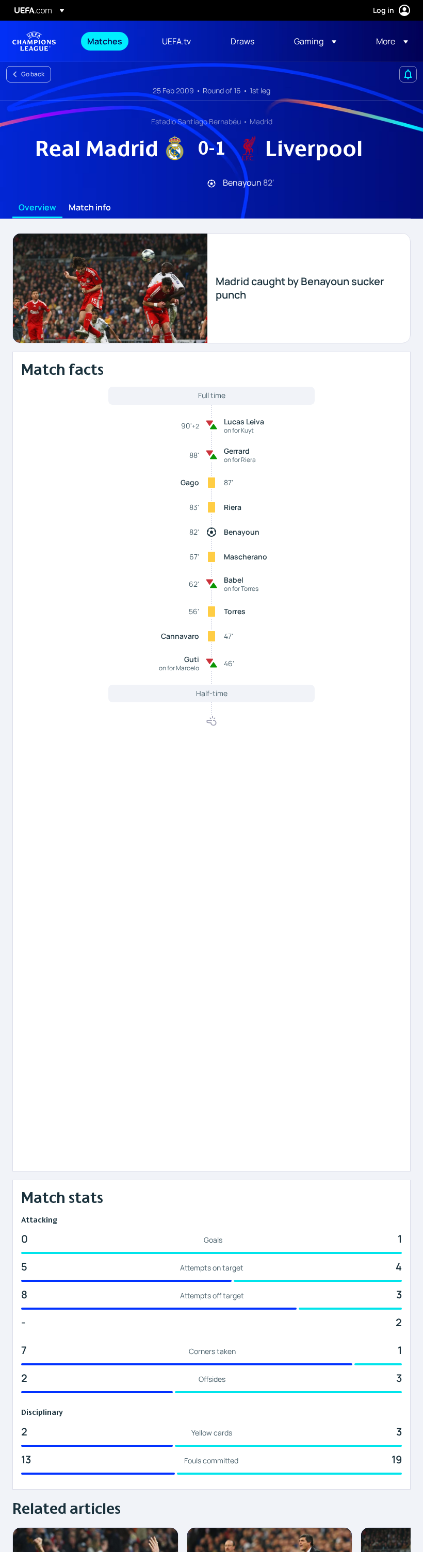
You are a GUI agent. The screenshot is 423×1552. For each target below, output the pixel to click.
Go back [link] (32, 74)
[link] (104, 41)
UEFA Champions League (34, 41)
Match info (90, 207)
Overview (37, 207)
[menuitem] (111, 41)
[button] (315, 41)
